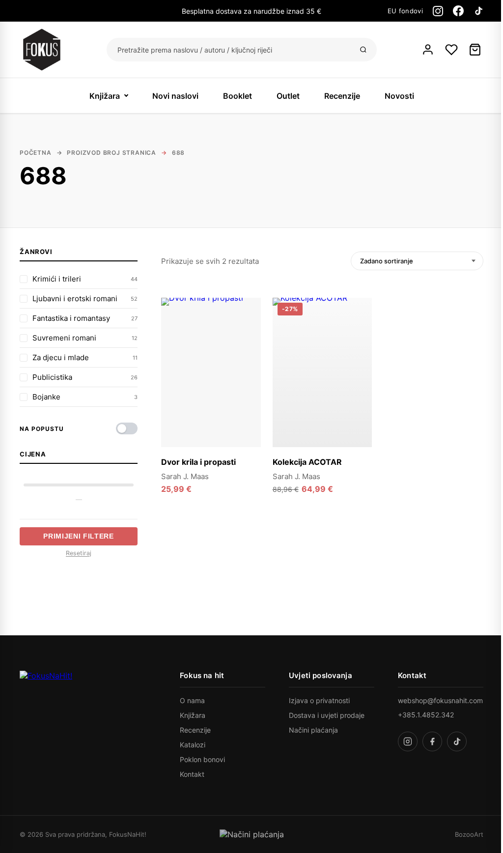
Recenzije (342, 96)
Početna (36, 152)
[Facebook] (458, 10)
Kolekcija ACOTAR (307, 462)
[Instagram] (438, 11)
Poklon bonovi (202, 759)
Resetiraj (78, 553)
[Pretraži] (363, 49)
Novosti (399, 96)
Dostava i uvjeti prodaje (326, 715)
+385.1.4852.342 (426, 715)
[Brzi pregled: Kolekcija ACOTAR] (358, 331)
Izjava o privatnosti (319, 700)
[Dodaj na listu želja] (247, 311)
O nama (192, 700)
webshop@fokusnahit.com (440, 700)
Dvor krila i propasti (198, 462)
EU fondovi (405, 11)
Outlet (288, 96)
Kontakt (192, 774)
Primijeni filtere (78, 536)
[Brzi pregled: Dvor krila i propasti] (247, 331)
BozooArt (469, 834)
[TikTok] (478, 11)
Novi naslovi (175, 96)
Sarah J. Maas (185, 476)
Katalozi (192, 744)
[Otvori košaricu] (475, 49)
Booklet (237, 96)
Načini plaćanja (313, 730)
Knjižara (104, 96)
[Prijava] (427, 49)
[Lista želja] (451, 49)
